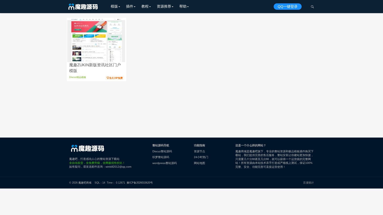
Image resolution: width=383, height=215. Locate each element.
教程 (145, 6)
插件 (129, 6)
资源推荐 (164, 6)
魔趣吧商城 (84, 182)
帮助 (183, 6)
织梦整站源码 (160, 157)
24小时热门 (201, 157)
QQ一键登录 (288, 7)
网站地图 (199, 163)
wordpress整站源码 (164, 163)
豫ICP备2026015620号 (140, 182)
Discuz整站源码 (162, 151)
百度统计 (308, 182)
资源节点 (199, 151)
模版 (114, 6)
